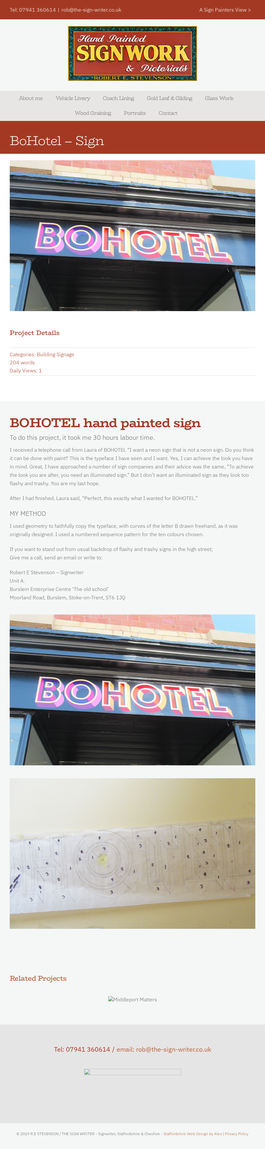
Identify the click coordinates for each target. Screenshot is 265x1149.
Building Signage (55, 354)
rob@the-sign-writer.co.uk (91, 9)
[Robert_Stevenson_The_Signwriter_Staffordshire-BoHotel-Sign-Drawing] (132, 781)
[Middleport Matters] (132, 999)
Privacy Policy (237, 1133)
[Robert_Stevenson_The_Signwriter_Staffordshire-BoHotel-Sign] (132, 617)
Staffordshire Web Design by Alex (193, 1133)
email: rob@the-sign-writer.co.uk (164, 1049)
